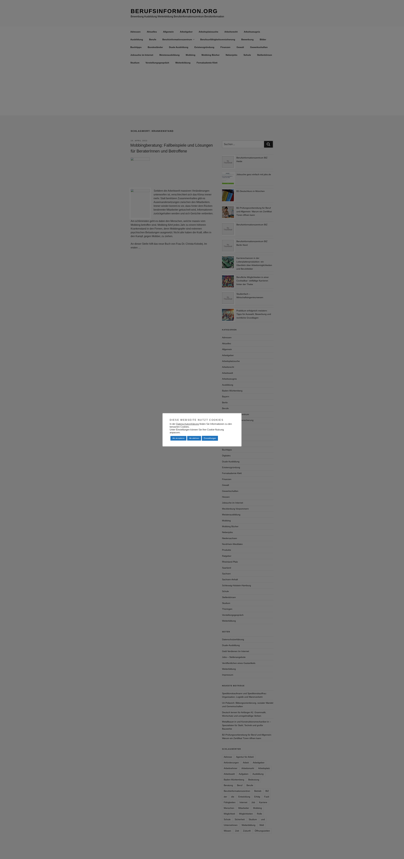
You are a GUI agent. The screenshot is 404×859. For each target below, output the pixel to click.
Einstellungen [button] (210, 438)
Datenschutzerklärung (187, 424)
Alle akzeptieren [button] (178, 438)
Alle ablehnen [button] (194, 438)
